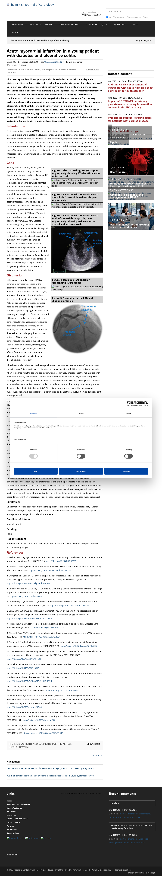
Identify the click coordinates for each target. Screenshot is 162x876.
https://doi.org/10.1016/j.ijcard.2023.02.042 (43, 733)
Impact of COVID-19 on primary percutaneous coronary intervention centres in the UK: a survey (130, 104)
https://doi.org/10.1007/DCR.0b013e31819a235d (29, 681)
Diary (135, 24)
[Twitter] (33, 838)
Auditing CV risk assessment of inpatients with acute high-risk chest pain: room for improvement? (130, 87)
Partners (10, 826)
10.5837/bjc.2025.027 (53, 61)
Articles (34, 24)
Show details (92, 69)
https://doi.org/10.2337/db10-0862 (26, 596)
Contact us (11, 815)
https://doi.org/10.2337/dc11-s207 (49, 627)
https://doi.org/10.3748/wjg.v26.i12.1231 (41, 636)
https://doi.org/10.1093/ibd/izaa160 (38, 720)
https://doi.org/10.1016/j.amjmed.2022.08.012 (50, 570)
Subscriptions (13, 833)
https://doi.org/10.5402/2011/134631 (24, 658)
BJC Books (11, 812)
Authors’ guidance (14, 808)
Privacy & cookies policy (101, 870)
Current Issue (16, 24)
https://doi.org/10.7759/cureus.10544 (24, 707)
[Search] (152, 11)
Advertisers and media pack (18, 804)
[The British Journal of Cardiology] (34, 10)
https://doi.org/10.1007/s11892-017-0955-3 (69, 605)
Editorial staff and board (17, 819)
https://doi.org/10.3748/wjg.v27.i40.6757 (78, 645)
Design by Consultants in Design (141, 872)
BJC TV (104, 24)
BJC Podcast (119, 24)
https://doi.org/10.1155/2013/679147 (62, 690)
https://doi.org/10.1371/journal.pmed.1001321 (28, 583)
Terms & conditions (123, 870)
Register (148, 40)
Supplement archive (68, 24)
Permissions (12, 829)
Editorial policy (13, 822)
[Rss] (47, 838)
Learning (90, 24)
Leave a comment (74, 61)
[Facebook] (16, 838)
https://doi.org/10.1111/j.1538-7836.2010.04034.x (29, 618)
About (9, 801)
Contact (14, 32)
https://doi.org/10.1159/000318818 (23, 668)
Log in (139, 40)
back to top (98, 755)
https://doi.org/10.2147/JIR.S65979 (61, 561)
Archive (48, 24)
